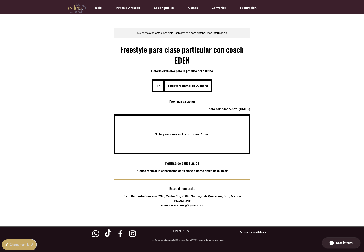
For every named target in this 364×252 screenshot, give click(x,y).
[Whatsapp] (95, 233)
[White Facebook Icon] (120, 233)
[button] (193, 8)
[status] (229, 109)
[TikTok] (108, 233)
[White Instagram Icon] (132, 233)
